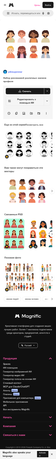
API (5, 405)
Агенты (10, 390)
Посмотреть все (34, 124)
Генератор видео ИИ (13, 375)
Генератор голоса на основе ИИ (19, 378)
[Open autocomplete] (7, 13)
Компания (9, 426)
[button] (28, 345)
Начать (7, 417)
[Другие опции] (46, 113)
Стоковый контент (12, 382)
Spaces (6, 363)
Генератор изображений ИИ (17, 371)
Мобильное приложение (15, 401)
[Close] (51, 454)
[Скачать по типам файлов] (47, 91)
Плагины (11, 394)
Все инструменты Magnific (16, 409)
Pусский (28, 345)
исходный (21, 26)
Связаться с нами (14, 435)
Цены (37, 5)
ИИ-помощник (10, 367)
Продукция (10, 358)
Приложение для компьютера (21, 397)
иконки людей (12, 299)
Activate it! (42, 454)
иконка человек (31, 299)
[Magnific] (28, 316)
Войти (48, 5)
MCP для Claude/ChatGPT (16, 386)
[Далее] (52, 144)
